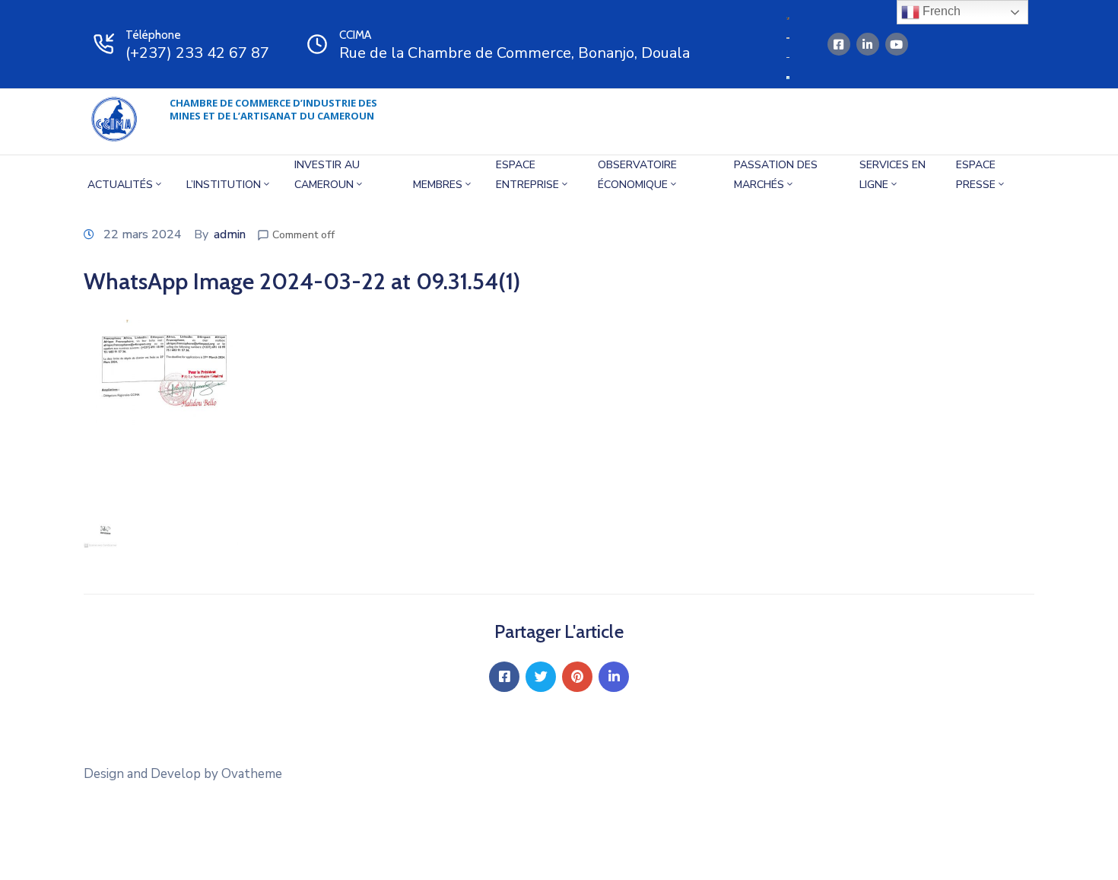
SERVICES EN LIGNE (892, 175)
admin (230, 234)
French (940, 11)
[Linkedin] (867, 44)
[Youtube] (896, 44)
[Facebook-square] (838, 44)
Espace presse (976, 175)
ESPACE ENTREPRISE (527, 175)
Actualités (120, 184)
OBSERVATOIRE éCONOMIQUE (637, 175)
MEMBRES (437, 184)
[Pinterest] (577, 677)
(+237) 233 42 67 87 (197, 53)
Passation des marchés (776, 175)
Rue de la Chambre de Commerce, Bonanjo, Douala (514, 53)
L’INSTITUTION (223, 184)
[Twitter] (541, 677)
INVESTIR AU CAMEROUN (327, 175)
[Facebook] (504, 677)
